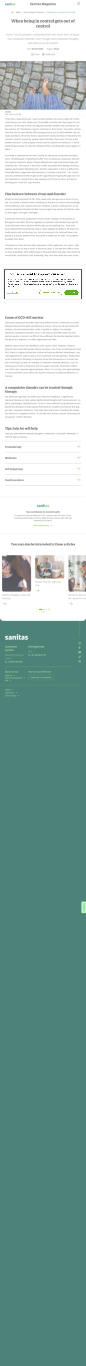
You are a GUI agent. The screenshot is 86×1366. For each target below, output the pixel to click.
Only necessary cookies (51, 293)
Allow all (71, 293)
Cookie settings (13, 293)
